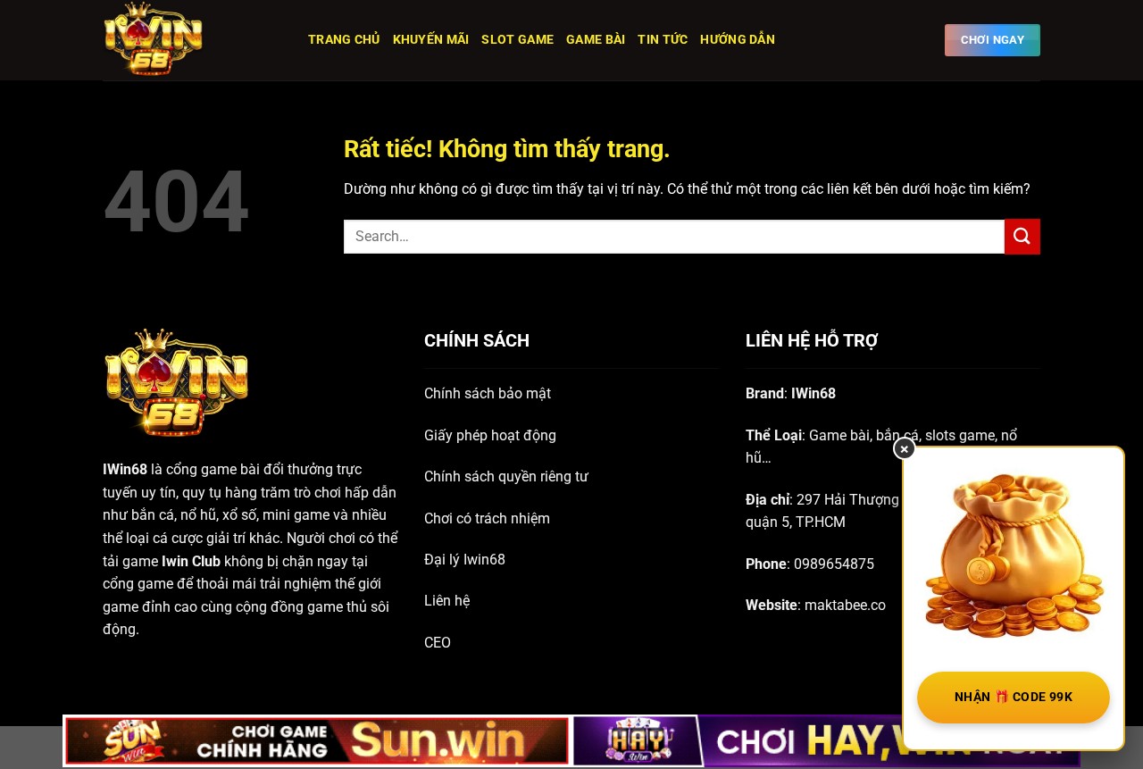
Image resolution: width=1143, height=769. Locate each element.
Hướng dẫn (737, 39)
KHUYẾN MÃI (431, 39)
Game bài (595, 39)
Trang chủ (344, 39)
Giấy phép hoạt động (490, 435)
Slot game (517, 39)
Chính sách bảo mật (487, 393)
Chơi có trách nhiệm (487, 518)
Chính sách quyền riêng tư (506, 476)
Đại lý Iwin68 (464, 559)
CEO (437, 642)
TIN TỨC (663, 39)
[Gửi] (1022, 236)
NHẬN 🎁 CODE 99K (1013, 697)
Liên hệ (447, 600)
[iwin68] (192, 40)
